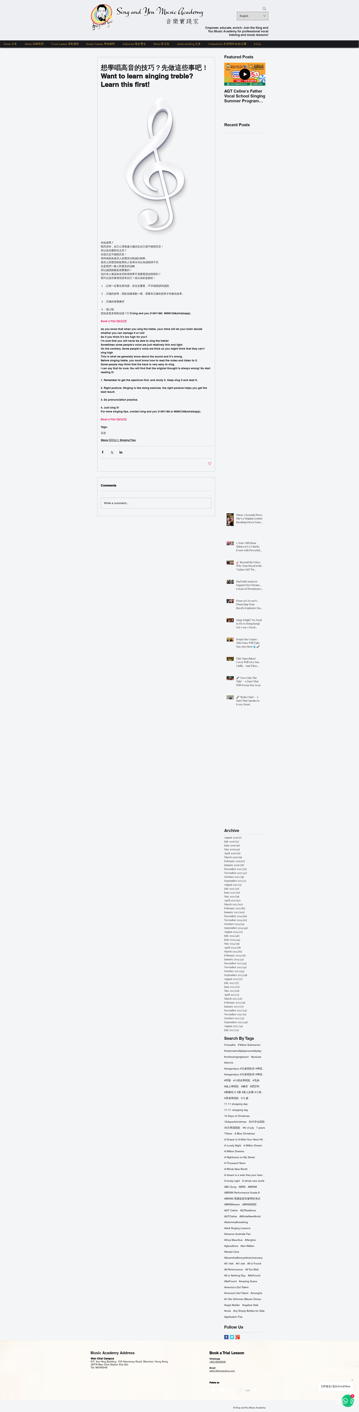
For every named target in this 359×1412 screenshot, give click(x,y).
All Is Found (254, 1263)
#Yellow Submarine (249, 1044)
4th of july (248, 1127)
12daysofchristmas (235, 1121)
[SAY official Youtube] (221, 1390)
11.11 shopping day (236, 1103)
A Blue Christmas (244, 1133)
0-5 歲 (244, 1098)
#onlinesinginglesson (236, 1056)
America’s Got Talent (236, 1293)
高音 (103, 433)
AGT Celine (231, 1210)
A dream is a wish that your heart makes (244, 1175)
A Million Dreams (234, 1151)
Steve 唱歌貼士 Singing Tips (118, 440)
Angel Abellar (232, 1305)
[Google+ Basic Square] (237, 1337)
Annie (227, 1310)
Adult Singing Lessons (237, 1228)
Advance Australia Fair (237, 1233)
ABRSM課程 (249, 1204)
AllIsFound (254, 1275)
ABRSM (252, 1186)
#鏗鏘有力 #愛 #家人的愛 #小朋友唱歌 (244, 1092)
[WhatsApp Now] (256, 1390)
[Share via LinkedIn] (121, 452)
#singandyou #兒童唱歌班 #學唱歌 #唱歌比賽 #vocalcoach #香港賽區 (244, 1068)
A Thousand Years (235, 1163)
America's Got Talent (236, 1287)
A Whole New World (235, 1169)
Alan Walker (247, 1245)
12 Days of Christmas (237, 1115)
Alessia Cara (231, 1251)
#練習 (244, 1086)
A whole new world (253, 1180)
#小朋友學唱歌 (241, 1080)
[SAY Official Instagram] (230, 1390)
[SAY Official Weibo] (239, 1390)
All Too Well (251, 1269)
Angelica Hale (250, 1305)
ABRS (242, 1186)
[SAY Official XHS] (247, 1390)
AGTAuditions (248, 1210)
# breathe (230, 1044)
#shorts (228, 1062)
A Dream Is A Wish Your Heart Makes (244, 1139)
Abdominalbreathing (236, 1222)
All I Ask (229, 1263)
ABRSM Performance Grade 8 (242, 1192)
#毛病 (256, 1080)
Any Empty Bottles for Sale (249, 1310)
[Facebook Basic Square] (226, 1337)
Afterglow (250, 1239)
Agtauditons (231, 1245)
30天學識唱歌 (232, 1127)
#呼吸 (227, 1080)
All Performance (233, 1269)
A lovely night (232, 1180)
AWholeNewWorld (249, 1216)
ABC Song (230, 1186)
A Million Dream (252, 1145)
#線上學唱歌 (231, 1086)
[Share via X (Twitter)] (111, 452)
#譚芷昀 (254, 1086)
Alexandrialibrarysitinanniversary (243, 1257)
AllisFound (230, 1281)
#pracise (256, 1056)
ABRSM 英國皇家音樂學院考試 (242, 1198)
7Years (228, 1133)
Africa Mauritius (233, 1239)
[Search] (264, 9)
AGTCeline (230, 1216)
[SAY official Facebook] (213, 1390)
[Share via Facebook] (102, 452)
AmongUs (256, 1293)
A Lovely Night (232, 1145)
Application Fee (233, 1316)
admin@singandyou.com (222, 1371)
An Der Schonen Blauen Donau (242, 1299)
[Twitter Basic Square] (232, 1337)
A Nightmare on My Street (239, 1157)
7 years (260, 1127)
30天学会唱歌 (257, 1121)
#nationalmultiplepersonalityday (242, 1050)
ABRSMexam (232, 1204)
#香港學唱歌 (231, 1098)
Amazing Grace (248, 1281)
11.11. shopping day (236, 1109)
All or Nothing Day (235, 1275)
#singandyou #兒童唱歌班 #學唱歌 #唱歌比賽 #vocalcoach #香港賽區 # (244, 1074)
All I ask (240, 1263)
